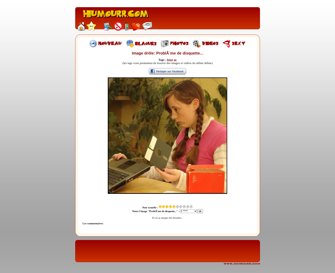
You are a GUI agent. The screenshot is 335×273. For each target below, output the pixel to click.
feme (170, 59)
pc (175, 59)
